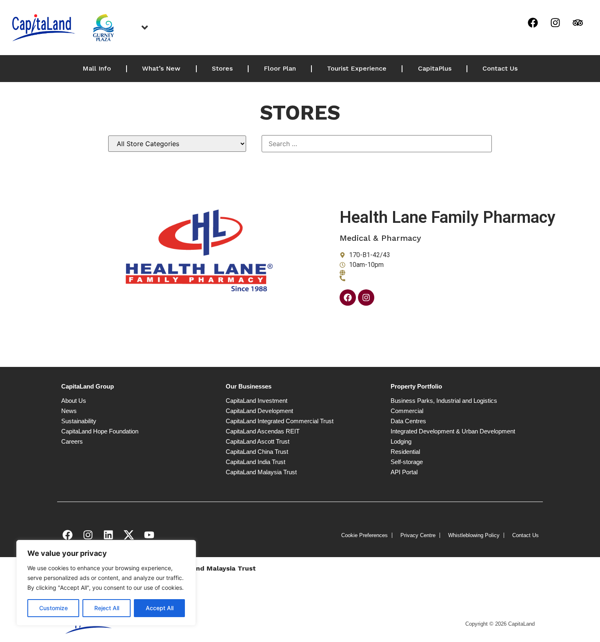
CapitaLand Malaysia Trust (261, 472)
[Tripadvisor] (577, 22)
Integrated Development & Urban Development (453, 431)
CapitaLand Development (259, 410)
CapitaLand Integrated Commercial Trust (279, 421)
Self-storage (407, 461)
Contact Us (500, 68)
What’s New (161, 68)
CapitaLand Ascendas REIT (263, 431)
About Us (73, 400)
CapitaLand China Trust (257, 451)
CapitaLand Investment (256, 400)
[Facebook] (532, 22)
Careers (72, 441)
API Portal (404, 472)
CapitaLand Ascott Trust (257, 441)
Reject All (106, 607)
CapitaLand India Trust (255, 461)
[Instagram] (555, 22)
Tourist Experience (357, 68)
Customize (53, 607)
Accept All (159, 607)
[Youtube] (149, 534)
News (69, 410)
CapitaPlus (434, 68)
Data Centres (408, 421)
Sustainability (78, 421)
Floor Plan (280, 68)
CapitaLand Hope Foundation (99, 431)
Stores (222, 68)
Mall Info (96, 68)
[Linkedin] (108, 534)
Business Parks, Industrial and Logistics (444, 400)
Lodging (401, 441)
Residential (405, 451)
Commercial (407, 410)
